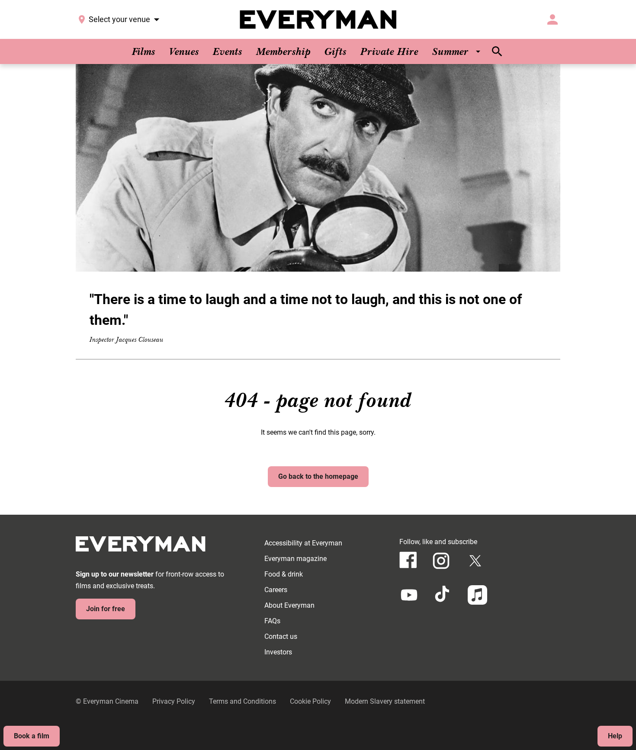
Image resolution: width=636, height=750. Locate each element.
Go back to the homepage (318, 476)
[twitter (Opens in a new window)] (475, 561)
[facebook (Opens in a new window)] (408, 560)
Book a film (31, 736)
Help (615, 736)
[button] (318, 168)
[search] (497, 51)
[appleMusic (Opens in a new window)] (477, 595)
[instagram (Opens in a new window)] (441, 561)
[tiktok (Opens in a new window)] (443, 595)
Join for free (105, 609)
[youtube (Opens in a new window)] (409, 595)
